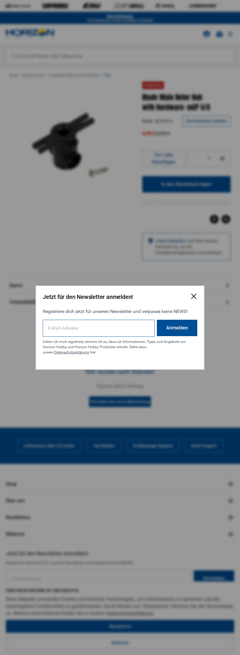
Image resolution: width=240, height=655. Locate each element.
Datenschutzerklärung (71, 352)
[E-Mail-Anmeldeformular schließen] (193, 296)
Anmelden (177, 328)
